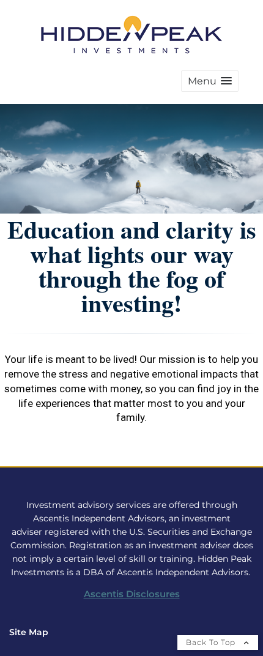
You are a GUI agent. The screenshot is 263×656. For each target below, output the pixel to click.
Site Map (28, 632)
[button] (210, 81)
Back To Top (212, 642)
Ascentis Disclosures (132, 594)
